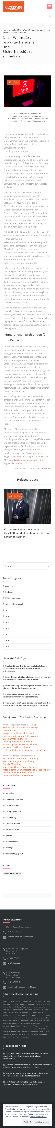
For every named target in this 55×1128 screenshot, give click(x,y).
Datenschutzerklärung (38, 1116)
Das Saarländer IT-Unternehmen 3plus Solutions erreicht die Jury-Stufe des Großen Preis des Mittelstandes (25, 668)
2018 (7, 628)
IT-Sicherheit (36, 116)
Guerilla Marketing (12, 764)
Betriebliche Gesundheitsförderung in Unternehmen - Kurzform (21, 737)
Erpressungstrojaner (19, 116)
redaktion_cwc (21, 113)
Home (5, 30)
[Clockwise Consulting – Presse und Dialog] (13, 6)
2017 (7, 634)
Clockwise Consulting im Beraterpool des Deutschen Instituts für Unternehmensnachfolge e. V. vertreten (26, 704)
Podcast (8, 592)
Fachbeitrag (11, 817)
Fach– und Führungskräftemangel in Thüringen (25, 750)
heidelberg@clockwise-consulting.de (22, 987)
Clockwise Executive (14, 799)
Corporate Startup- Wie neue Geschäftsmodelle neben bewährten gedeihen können (26, 533)
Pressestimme (12, 841)
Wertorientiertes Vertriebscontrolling (20, 758)
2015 (7, 646)
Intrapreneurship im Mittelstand (18, 733)
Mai (13, 82)
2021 (7, 610)
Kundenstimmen (13, 823)
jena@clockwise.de (15, 963)
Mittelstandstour (12, 598)
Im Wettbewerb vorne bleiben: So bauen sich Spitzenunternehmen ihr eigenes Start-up (23, 695)
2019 (7, 622)
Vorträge (9, 847)
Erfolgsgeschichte (13, 811)
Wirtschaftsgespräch (14, 604)
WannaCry (37, 121)
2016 (7, 640)
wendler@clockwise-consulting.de (25, 460)
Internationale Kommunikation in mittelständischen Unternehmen (19, 774)
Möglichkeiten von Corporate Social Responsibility (27, 769)
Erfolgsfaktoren (12, 805)
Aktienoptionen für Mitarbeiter (18, 741)
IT (29, 116)
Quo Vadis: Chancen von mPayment (20, 766)
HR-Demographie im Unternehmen (20, 744)
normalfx (46, 468)
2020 (7, 616)
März (14, 495)
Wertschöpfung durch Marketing (18, 761)
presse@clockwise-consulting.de (20, 936)
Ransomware (26, 121)
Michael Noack (27, 118)
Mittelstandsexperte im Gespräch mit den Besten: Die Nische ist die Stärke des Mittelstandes (27, 686)
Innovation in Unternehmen (16, 747)
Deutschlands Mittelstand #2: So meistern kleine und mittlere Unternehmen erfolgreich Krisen (27, 678)
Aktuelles (13, 30)
